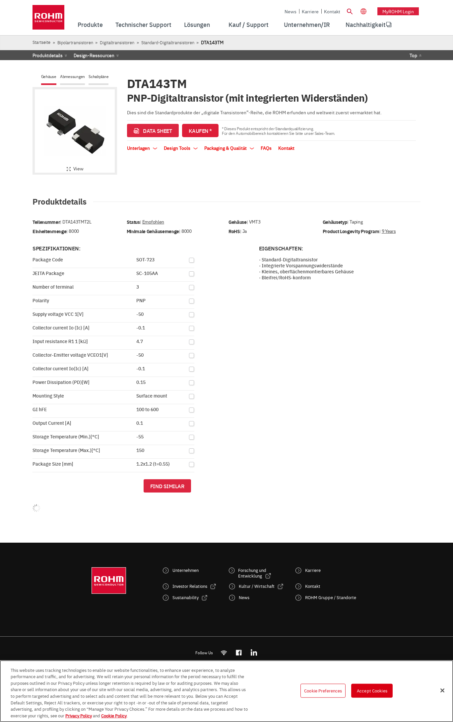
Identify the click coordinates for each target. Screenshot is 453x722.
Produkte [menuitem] (90, 24)
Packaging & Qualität (226, 147)
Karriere (310, 11)
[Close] (442, 690)
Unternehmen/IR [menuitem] (307, 24)
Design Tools (177, 147)
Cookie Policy (114, 715)
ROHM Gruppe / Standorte (330, 597)
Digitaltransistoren (117, 42)
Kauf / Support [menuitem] (248, 24)
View (78, 168)
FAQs (266, 147)
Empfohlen (153, 222)
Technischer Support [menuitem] (143, 24)
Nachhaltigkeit (366, 24)
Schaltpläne (98, 76)
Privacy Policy (78, 715)
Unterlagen (139, 147)
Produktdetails (47, 55)
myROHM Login (398, 11)
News (290, 11)
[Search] (349, 10)
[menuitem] (365, 24)
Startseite (41, 42)
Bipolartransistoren (75, 42)
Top (413, 55)
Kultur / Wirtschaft (257, 586)
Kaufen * (200, 130)
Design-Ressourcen (94, 55)
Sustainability (185, 597)
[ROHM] (48, 19)
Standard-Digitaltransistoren (167, 42)
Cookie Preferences (323, 690)
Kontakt (332, 11)
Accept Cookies (372, 690)
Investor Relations (189, 586)
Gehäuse (48, 76)
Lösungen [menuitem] (197, 24)
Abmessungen (72, 76)
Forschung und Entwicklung (252, 573)
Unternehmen (185, 570)
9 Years (389, 231)
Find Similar (167, 486)
